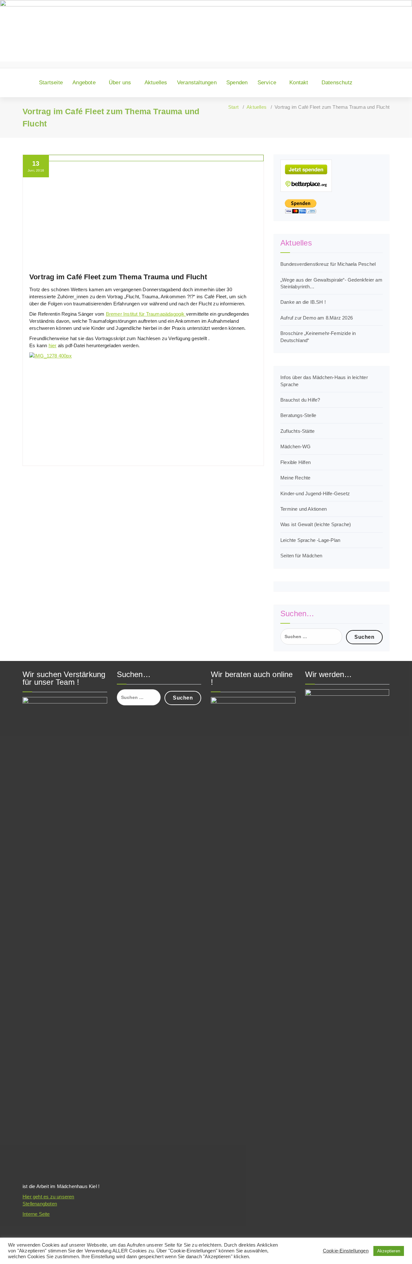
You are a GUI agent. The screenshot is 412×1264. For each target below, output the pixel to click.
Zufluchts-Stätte (297, 431)
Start (233, 107)
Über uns (120, 82)
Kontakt (298, 82)
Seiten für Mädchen (301, 555)
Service (267, 82)
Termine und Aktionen (303, 509)
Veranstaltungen (197, 82)
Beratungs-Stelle (298, 415)
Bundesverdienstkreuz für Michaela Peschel (328, 264)
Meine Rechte (295, 477)
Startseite (51, 82)
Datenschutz (337, 82)
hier (53, 345)
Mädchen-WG (295, 446)
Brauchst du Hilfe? (300, 400)
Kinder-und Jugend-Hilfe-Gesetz (315, 493)
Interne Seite (36, 1214)
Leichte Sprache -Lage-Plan (310, 540)
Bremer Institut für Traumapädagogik (146, 314)
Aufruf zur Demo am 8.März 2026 (316, 318)
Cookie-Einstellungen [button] (346, 1250)
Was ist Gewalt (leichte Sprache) (315, 524)
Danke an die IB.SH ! (303, 302)
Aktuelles (156, 82)
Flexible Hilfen (295, 462)
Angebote (84, 82)
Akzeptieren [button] (388, 1251)
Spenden (237, 82)
